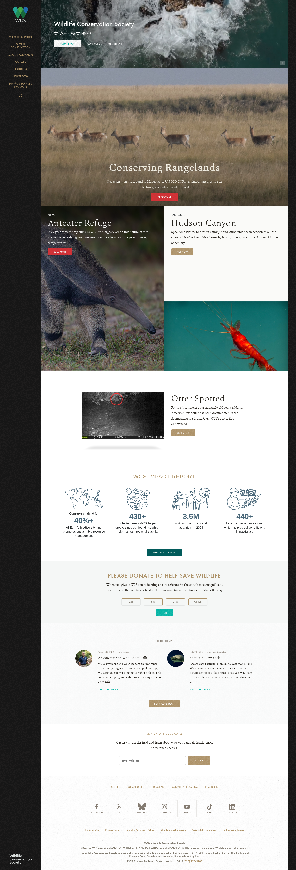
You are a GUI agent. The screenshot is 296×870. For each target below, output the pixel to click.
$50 (153, 601)
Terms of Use (92, 830)
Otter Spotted (198, 398)
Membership (115, 43)
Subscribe (199, 760)
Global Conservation (21, 45)
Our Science (157, 787)
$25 (131, 601)
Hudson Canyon (204, 223)
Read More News (164, 703)
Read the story (108, 689)
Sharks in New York (205, 658)
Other (200, 601)
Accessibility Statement (204, 830)
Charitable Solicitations (173, 830)
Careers (20, 62)
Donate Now (67, 43)
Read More (164, 196)
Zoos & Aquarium (20, 54)
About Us (21, 69)
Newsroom (20, 76)
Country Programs (185, 787)
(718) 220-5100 (193, 861)
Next (164, 612)
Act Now (182, 251)
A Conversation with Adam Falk (122, 658)
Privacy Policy (113, 830)
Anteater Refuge (80, 223)
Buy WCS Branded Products (20, 85)
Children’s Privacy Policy (140, 830)
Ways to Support (20, 37)
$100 (175, 601)
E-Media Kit (212, 787)
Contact (115, 787)
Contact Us (94, 43)
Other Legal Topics (233, 830)
